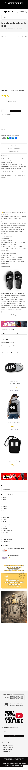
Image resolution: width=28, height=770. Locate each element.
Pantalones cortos (6, 521)
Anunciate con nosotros (8, 745)
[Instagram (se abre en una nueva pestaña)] (11, 3)
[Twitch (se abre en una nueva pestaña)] (22, 3)
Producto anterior (7, 36)
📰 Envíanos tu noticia (8, 747)
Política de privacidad (8, 758)
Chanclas (5, 506)
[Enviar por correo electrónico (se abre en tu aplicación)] (19, 3)
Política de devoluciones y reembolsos (13, 759)
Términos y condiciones (11, 761)
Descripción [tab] (14, 145)
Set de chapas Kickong (14, 383)
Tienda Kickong (15, 381)
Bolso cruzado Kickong (14, 461)
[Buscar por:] (25, 12)
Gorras (4, 510)
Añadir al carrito (16, 110)
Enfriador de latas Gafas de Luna (15, 28)
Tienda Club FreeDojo (7, 530)
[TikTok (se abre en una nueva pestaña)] (20, 3)
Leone (4, 519)
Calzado (4, 501)
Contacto (19, 761)
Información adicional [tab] (14, 148)
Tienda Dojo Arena (7, 534)
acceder (7, 346)
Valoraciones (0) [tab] (14, 151)
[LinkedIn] (13, 138)
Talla (3, 102)
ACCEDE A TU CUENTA (14, 5)
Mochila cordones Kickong (14, 422)
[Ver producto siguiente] (26, 37)
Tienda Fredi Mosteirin (7, 537)
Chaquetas (5, 508)
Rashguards (5, 526)
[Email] (2, 138)
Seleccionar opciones (14, 390)
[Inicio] (2, 28)
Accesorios (9, 130)
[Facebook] (10, 138)
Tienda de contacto (7, 751)
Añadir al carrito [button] (14, 429)
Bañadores (5, 499)
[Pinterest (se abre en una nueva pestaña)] (10, 3)
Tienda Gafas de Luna (16, 130)
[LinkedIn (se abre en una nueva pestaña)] (13, 3)
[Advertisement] (14, 194)
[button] (6, 114)
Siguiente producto (20, 36)
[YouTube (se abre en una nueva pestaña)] (17, 3)
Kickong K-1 (5, 515)
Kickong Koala (6, 517)
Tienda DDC (5, 532)
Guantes (4, 512)
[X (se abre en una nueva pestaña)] (6, 3)
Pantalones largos (7, 523)
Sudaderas (5, 528)
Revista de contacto (7, 749)
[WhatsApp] (8, 138)
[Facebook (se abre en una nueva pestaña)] (8, 3)
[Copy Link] (5, 138)
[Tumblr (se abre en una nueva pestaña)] (15, 3)
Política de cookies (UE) (18, 758)
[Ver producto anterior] (2, 37)
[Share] (15, 138)
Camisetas (5, 504)
